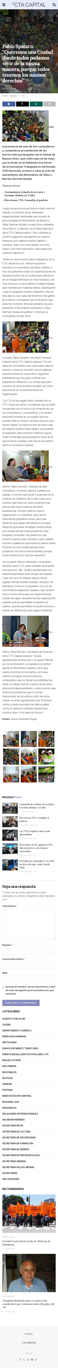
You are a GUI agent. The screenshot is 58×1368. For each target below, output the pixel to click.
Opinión (7, 1084)
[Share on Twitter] (22, 104)
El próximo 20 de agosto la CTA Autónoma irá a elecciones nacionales (35, 848)
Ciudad (22, 96)
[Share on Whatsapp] (36, 104)
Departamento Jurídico (16, 1030)
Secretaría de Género (15, 1149)
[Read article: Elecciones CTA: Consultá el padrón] (10, 821)
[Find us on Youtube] (32, 1360)
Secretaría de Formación (17, 1143)
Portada (7, 1090)
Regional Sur (10, 1102)
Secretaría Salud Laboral (18, 1167)
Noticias (13, 96)
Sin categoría (10, 1179)
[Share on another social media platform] (49, 104)
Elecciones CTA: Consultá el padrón (26, 200)
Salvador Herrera (13, 1119)
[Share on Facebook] (8, 104)
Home (4, 96)
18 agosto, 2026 (27, 825)
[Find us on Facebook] (20, 1360)
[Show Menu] (3, 4)
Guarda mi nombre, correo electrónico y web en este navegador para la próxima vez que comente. (30, 990)
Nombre (7, 945)
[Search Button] (54, 4)
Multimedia (9, 1066)
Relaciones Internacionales (20, 1114)
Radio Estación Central (17, 1096)
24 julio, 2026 (26, 838)
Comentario (10, 905)
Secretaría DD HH (12, 1125)
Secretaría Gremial (14, 1161)
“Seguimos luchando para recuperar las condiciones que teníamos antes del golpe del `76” (28, 1304)
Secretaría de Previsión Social (21, 1155)
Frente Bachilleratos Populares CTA (25, 1054)
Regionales (9, 1108)
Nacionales (9, 1072)
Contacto (29, 1334)
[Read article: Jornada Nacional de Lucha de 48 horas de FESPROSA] (29, 1213)
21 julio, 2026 (26, 855)
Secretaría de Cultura (16, 1131)
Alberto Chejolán (13, 1019)
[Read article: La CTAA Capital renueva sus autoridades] (10, 835)
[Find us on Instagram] (28, 1360)
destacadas (9, 1042)
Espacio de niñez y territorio (20, 1048)
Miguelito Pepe (11, 1060)
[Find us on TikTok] (36, 1360)
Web (4, 973)
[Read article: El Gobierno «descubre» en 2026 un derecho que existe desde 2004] (10, 865)
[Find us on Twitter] (24, 1360)
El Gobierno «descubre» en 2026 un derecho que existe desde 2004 (36, 864)
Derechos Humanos (14, 1036)
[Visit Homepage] (29, 4)
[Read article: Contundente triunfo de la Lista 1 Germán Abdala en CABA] (10, 808)
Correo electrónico (14, 959)
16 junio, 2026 (26, 871)
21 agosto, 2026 (27, 811)
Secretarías (9, 1173)
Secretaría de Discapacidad (19, 1137)
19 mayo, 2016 (9, 88)
